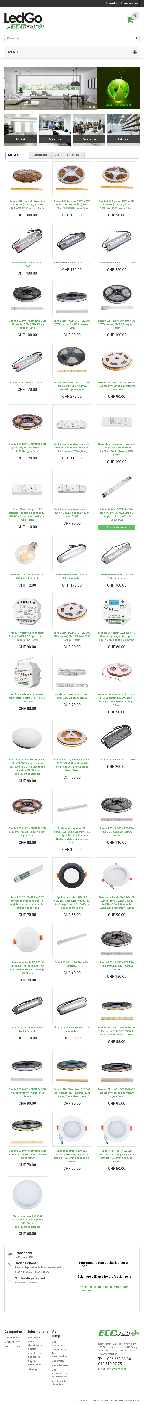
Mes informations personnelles (59, 1373)
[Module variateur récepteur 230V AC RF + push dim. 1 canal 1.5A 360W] (27, 672)
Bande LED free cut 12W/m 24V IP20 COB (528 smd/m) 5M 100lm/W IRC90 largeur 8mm (117, 204)
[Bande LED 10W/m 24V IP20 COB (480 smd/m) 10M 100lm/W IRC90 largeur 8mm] (27, 422)
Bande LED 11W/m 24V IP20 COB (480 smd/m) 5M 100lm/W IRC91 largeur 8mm (27, 832)
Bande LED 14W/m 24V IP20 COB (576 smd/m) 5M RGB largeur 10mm (72, 324)
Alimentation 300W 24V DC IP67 (72, 262)
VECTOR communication (127, 1400)
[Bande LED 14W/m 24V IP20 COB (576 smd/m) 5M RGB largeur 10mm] (72, 299)
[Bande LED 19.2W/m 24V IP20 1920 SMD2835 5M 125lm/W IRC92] (116, 806)
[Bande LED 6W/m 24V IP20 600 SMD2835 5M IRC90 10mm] (72, 672)
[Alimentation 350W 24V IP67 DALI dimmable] (116, 553)
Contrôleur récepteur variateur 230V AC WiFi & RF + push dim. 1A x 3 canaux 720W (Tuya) (72, 448)
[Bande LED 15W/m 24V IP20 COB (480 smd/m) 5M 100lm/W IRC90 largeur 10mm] (72, 611)
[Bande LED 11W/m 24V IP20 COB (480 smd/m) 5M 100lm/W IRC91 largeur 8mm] (27, 806)
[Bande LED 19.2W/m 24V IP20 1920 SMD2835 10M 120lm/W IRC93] (116, 940)
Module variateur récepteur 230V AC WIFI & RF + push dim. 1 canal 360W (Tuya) (27, 636)
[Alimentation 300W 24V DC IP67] (72, 241)
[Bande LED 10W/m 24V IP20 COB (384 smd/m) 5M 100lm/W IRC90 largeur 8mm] (27, 1129)
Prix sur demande (116, 527)
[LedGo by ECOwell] (24, 20)
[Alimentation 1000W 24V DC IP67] (27, 241)
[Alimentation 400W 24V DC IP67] (27, 360)
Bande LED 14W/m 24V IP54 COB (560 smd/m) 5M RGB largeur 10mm (27, 1093)
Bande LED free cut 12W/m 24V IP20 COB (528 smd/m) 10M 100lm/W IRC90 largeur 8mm (72, 204)
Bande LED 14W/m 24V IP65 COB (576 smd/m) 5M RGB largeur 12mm (116, 324)
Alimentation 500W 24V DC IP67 (117, 262)
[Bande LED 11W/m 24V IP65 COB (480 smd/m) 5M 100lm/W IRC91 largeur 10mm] (116, 1067)
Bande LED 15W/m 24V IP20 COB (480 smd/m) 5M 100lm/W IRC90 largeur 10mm (72, 636)
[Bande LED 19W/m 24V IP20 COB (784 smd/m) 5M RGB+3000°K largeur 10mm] (27, 299)
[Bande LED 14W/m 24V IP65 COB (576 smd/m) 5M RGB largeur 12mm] (116, 299)
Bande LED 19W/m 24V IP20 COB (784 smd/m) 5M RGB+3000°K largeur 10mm (27, 324)
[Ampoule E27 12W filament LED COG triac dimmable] (27, 553)
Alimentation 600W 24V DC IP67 (117, 759)
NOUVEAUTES (16, 155)
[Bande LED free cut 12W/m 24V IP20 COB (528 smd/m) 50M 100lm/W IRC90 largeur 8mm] (27, 179)
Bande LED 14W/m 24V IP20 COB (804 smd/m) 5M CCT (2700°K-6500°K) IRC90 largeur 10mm (116, 1031)
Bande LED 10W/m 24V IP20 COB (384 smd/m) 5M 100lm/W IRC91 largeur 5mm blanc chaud (72, 1093)
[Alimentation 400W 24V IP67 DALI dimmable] (72, 553)
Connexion (111, 3)
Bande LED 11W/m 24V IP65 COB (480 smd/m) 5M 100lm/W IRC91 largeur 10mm (116, 1093)
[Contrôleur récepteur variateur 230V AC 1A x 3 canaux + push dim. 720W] (72, 487)
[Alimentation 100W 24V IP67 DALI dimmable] (27, 1005)
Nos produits (12, 1337)
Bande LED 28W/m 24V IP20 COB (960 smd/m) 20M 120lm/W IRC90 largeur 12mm (72, 386)
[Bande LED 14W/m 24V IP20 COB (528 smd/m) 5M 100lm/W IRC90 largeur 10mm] (116, 360)
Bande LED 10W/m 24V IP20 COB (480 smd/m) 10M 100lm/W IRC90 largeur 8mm (27, 448)
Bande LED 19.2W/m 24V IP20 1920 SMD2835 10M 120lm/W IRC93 (117, 966)
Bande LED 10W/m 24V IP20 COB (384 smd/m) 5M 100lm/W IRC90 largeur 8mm (27, 1154)
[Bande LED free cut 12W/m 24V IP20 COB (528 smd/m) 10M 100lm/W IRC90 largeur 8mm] (72, 179)
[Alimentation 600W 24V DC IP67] (116, 737)
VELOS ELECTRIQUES (68, 155)
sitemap (33, 1369)
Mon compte (57, 1334)
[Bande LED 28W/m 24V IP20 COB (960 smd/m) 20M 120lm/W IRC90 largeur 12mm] (72, 360)
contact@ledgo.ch (116, 1369)
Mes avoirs (57, 1360)
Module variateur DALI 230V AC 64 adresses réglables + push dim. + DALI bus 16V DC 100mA (116, 636)
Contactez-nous (129, 3)
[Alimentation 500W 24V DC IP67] (116, 241)
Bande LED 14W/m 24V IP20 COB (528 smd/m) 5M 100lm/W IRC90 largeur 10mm (116, 386)
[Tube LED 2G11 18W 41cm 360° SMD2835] (72, 940)
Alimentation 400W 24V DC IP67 (27, 382)
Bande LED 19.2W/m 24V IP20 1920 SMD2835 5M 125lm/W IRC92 (117, 832)
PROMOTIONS (40, 155)
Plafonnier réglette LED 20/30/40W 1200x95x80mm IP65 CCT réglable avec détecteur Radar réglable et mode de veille (72, 835)
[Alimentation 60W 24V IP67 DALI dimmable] (72, 1005)
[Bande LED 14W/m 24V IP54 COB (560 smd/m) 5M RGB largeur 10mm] (27, 1067)
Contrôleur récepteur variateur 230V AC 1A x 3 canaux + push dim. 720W (72, 513)
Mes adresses (59, 1365)
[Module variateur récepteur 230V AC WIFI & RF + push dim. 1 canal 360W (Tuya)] (27, 611)
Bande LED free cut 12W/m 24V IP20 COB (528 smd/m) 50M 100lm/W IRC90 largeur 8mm (27, 204)
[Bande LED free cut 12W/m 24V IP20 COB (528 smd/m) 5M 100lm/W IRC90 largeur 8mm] (116, 179)
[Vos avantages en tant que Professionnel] (118, 88)
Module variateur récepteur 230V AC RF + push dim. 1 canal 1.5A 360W (27, 698)
